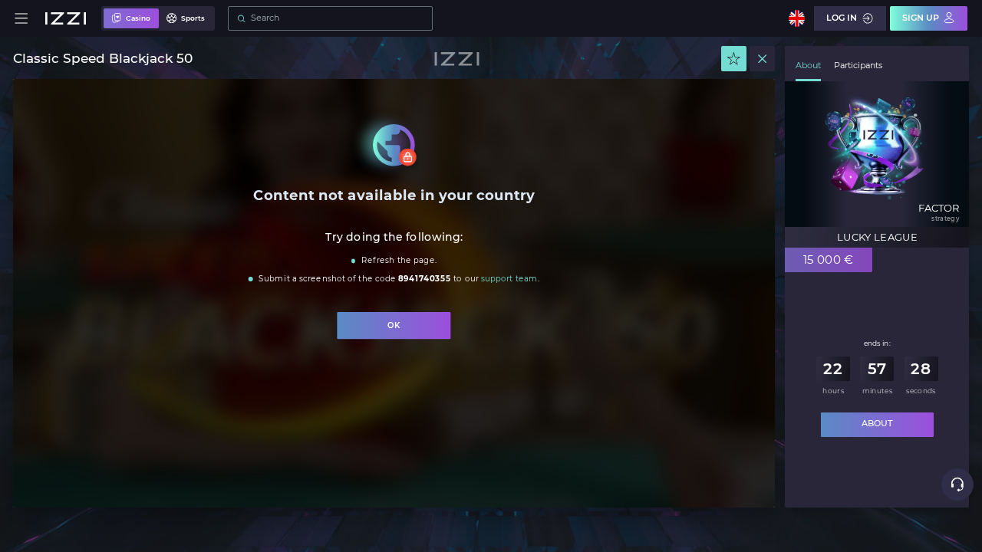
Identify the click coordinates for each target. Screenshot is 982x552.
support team (509, 279)
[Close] (762, 58)
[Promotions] (733, 58)
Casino (138, 18)
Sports (193, 18)
